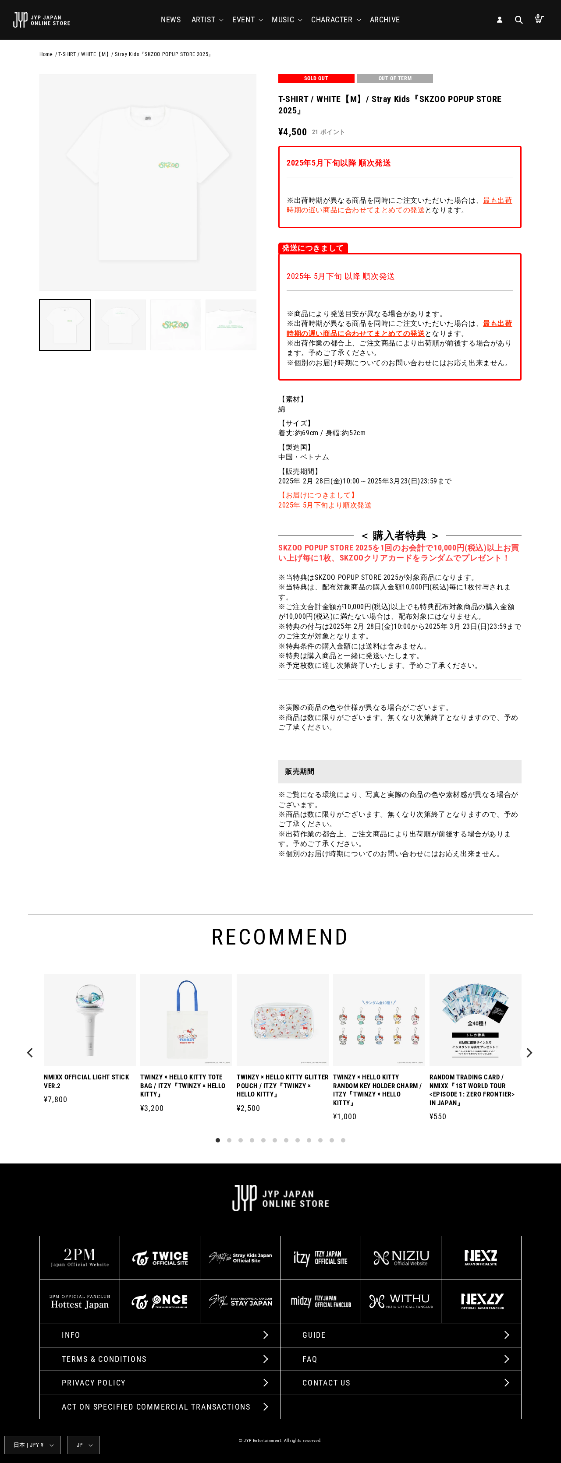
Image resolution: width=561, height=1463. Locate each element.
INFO (71, 1335)
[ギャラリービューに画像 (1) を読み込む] (64, 325)
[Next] (529, 1053)
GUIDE (314, 1335)
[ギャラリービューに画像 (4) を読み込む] (231, 325)
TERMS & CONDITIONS (104, 1359)
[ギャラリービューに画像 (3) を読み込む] (175, 325)
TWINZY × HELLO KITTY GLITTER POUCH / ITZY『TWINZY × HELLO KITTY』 (283, 1085)
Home (46, 54)
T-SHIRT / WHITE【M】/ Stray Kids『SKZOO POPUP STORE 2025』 (135, 54)
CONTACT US (326, 1382)
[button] (206, 19)
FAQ (309, 1359)
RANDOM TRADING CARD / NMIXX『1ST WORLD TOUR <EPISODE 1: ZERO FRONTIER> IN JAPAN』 (472, 1090)
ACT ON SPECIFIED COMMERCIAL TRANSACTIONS (156, 1406)
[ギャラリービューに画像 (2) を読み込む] (120, 325)
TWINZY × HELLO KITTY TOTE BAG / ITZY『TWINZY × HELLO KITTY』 (183, 1085)
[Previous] (31, 1053)
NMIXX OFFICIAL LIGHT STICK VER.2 (86, 1081)
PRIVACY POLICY (94, 1382)
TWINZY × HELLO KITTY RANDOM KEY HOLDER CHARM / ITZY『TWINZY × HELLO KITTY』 (377, 1090)
